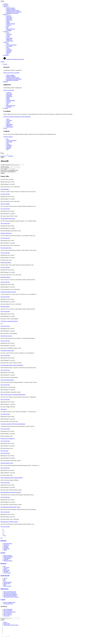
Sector (2, 169)
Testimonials (9, 50)
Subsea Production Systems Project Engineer (11, 492)
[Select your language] (1, 152)
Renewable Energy (10, 28)
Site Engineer (4, 409)
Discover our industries (8, 90)
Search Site (3, 618)
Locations (5, 31)
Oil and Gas (6, 544)
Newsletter (8, 51)
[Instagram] (4, 632)
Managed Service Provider (12, 13)
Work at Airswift (7, 586)
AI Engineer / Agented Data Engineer (9, 321)
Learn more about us (8, 136)
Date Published (4, 171)
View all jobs (6, 615)
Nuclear (8, 22)
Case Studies (9, 46)
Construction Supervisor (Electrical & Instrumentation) (13, 423)
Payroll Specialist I (5, 189)
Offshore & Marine (10, 23)
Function (3, 167)
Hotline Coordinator (5, 203)
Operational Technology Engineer (8, 291)
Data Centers (9, 17)
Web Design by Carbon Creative (10, 625)
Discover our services (8, 72)
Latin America (9, 38)
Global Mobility (7, 558)
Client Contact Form (8, 603)
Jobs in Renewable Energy (9, 611)
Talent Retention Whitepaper (9, 595)
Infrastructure (9, 19)
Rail (7, 27)
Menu (2, 157)
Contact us (5, 3)
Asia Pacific (9, 34)
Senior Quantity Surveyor (6, 335)
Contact (3, 599)
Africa (7, 33)
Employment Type (5, 170)
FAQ (7, 54)
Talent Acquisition (10, 8)
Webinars (8, 52)
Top (1, 538)
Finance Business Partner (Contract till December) (12, 365)
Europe (8, 36)
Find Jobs (5, 5)
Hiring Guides (6, 570)
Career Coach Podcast (11, 44)
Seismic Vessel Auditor (6, 262)
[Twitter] (4, 630)
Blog (7, 43)
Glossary (8, 48)
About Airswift (5, 575)
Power (7, 26)
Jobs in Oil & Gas (7, 613)
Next (4, 535)
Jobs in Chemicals (7, 614)
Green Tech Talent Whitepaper (10, 594)
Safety (4, 584)
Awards (5, 578)
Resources (3, 563)
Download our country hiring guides (22, 116)
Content (5, 42)
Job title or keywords (5, 164)
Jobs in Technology (7, 610)
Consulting (5, 559)
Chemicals (8, 16)
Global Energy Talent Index (9, 593)
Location (3, 166)
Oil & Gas (8, 25)
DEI (4, 579)
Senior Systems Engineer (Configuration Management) (13, 394)
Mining (8, 21)
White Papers (4, 589)
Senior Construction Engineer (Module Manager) (12, 477)
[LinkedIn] (4, 628)
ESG (4, 580)
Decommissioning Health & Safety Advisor (10, 507)
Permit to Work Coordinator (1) (8, 438)
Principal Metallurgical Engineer (8, 218)
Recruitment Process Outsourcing (13, 11)
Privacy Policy (6, 623)
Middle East (9, 39)
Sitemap (5, 622)
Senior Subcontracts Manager (7, 379)
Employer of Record (11, 9)
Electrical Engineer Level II (7, 463)
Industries (5, 14)
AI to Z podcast (7, 572)
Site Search (6, 55)
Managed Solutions (7, 560)
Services (5, 6)
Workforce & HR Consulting (12, 10)
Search (2, 173)
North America (9, 40)
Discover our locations (8, 116)
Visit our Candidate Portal (9, 602)
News (7, 47)
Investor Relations (7, 582)
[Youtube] (4, 631)
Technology (9, 30)
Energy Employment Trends (9, 591)
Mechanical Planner (5, 306)
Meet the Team (6, 583)
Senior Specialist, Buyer (6, 247)
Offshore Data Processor (6, 233)
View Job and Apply (5, 194)
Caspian (8, 35)
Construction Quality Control (7, 350)
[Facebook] (3, 627)
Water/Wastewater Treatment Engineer (9, 521)
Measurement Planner (5, 277)
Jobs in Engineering (7, 609)
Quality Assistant (4, 450)
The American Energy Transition (10, 596)
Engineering (9, 18)
